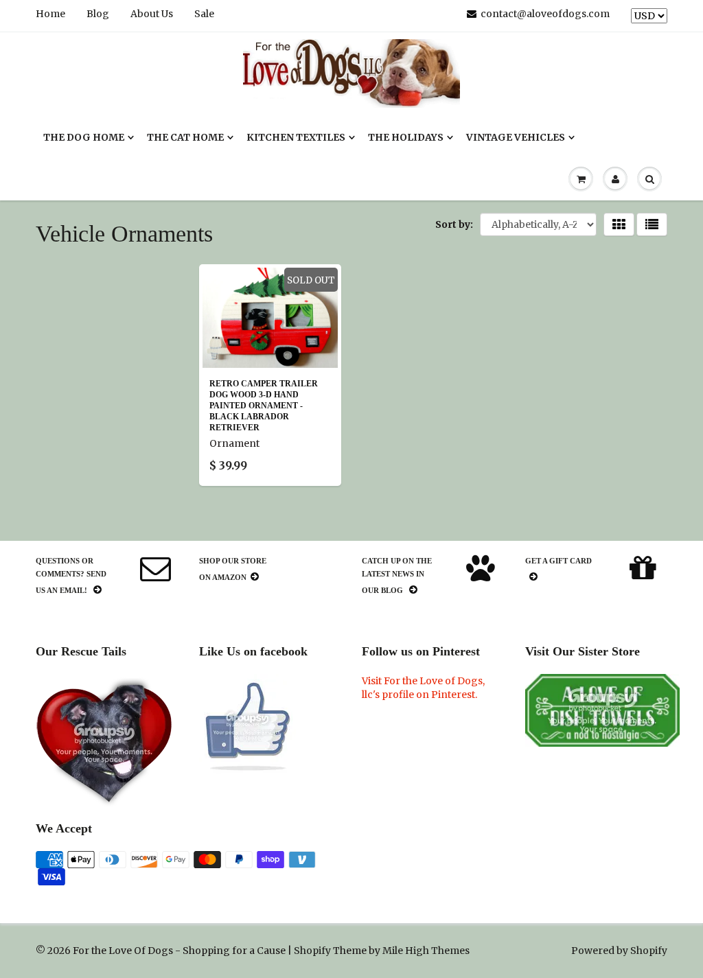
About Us (151, 13)
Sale (204, 13)
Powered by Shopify (619, 950)
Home (50, 13)
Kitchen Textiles (295, 137)
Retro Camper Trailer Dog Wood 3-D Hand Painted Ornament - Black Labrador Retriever (263, 405)
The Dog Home (83, 137)
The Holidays (405, 137)
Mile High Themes (426, 950)
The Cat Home (185, 137)
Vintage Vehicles (515, 137)
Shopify (312, 950)
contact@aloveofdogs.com (545, 13)
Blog (98, 13)
